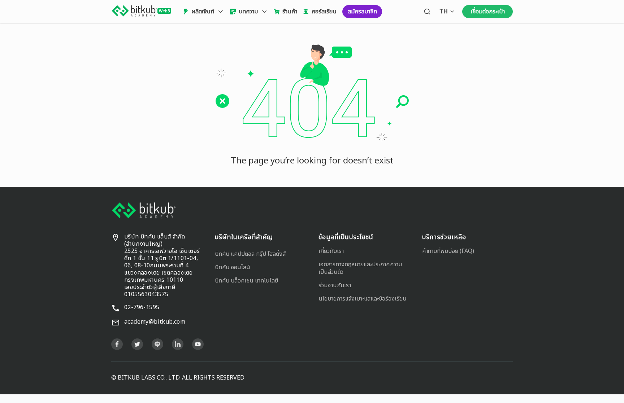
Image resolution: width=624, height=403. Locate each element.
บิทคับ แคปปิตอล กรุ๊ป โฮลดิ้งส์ (250, 254)
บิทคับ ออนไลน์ (232, 267)
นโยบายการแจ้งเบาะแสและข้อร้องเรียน (362, 298)
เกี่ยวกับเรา (331, 251)
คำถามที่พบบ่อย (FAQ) (448, 251)
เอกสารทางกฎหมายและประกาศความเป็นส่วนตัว (360, 268)
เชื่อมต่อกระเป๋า (488, 11)
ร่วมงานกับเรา (334, 285)
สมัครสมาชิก (362, 11)
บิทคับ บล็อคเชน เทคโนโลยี (246, 280)
